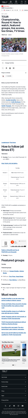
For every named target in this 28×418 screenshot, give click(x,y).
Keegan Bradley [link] (14, 271)
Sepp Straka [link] (19, 276)
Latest (3, 363)
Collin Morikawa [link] (15, 102)
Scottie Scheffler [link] (11, 100)
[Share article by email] (13, 68)
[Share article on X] (2, 68)
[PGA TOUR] (4, 371)
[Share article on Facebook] (6, 68)
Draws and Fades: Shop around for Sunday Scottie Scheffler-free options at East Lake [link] (13, 306)
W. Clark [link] (7, 10)
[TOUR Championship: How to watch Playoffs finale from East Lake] (11, 350)
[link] (4, 2)
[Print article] (10, 68)
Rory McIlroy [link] (13, 280)
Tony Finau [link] (12, 276)
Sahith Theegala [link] (6, 106)
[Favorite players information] (26, 72)
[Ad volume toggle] (4, 40)
